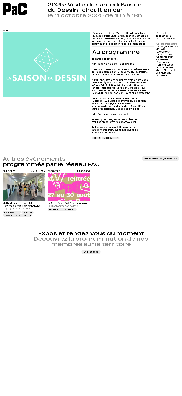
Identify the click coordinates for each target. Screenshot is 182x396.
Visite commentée (11, 212)
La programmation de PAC (167, 47)
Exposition (27, 212)
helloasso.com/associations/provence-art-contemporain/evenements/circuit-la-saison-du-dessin (115, 130)
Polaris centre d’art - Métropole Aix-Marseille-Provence (166, 71)
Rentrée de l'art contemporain (17, 215)
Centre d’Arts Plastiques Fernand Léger (164, 62)
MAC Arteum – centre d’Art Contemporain (164, 54)
